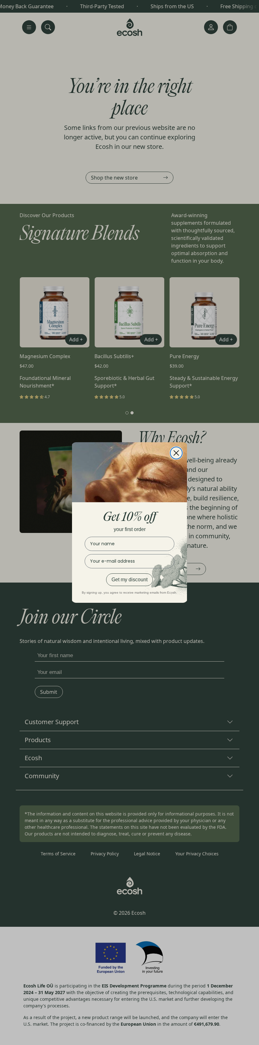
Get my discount (129, 579)
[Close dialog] (176, 453)
